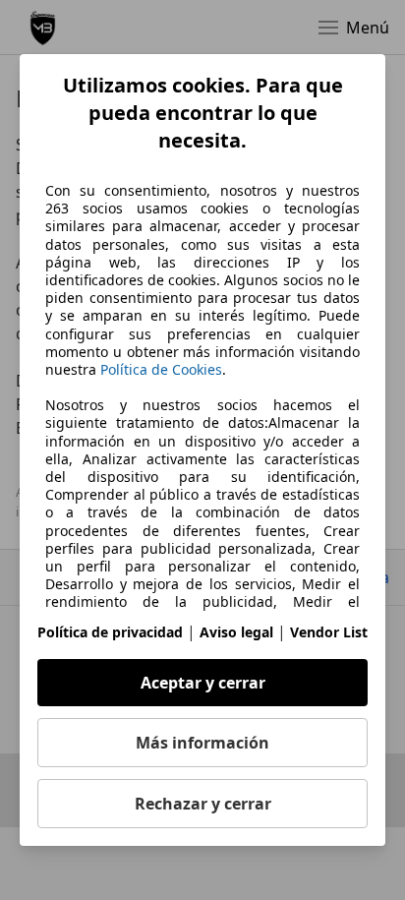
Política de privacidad (110, 632)
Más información (202, 742)
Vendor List (329, 632)
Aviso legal (236, 632)
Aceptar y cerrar (203, 682)
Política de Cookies (161, 369)
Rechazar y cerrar (203, 803)
